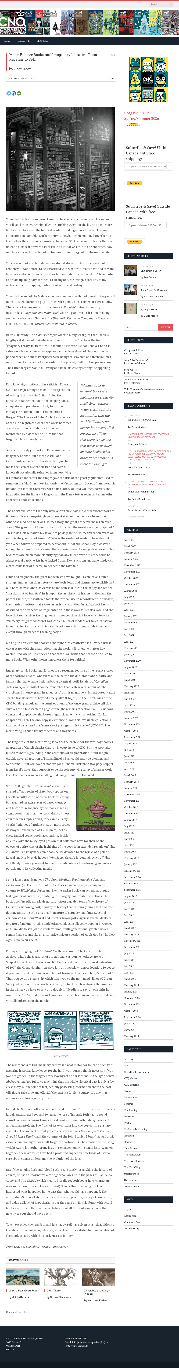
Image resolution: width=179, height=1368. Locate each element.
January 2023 (131, 558)
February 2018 (131, 781)
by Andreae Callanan (152, 296)
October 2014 (131, 1010)
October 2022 (131, 578)
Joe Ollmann (65, 764)
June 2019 (129, 692)
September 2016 (132, 889)
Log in (127, 1209)
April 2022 (129, 609)
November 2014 (132, 1004)
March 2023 (130, 546)
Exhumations (130, 1097)
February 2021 (131, 648)
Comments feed (132, 1222)
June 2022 (129, 603)
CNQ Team (14, 78)
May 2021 (129, 635)
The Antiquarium (132, 1154)
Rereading (129, 1135)
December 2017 (132, 794)
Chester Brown (61, 918)
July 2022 (129, 597)
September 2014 (132, 1017)
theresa (132, 415)
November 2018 (132, 724)
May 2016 (129, 915)
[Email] (19, 93)
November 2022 (132, 571)
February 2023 (131, 552)
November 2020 (132, 660)
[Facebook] (14, 93)
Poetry (127, 1122)
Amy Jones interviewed (140, 467)
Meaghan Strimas (138, 444)
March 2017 (130, 851)
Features (128, 1103)
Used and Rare (131, 1180)
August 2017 (130, 819)
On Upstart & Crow (151, 270)
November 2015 (132, 947)
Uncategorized (131, 1173)
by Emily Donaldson (139, 499)
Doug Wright (35, 918)
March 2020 (130, 679)
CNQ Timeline (131, 1084)
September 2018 (132, 737)
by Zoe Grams (148, 277)
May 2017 (129, 838)
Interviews (129, 1116)
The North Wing (132, 1167)
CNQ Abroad (130, 1078)
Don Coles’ (142, 419)
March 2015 (130, 978)
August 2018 (130, 743)
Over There (53, 1290)
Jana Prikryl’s (154, 289)
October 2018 (131, 730)
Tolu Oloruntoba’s (144, 389)
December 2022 (132, 565)
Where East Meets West (23, 1290)
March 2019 (130, 711)
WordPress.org (131, 1228)
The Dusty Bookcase (134, 1161)
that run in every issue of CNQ (65, 747)
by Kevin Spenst (132, 392)
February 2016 (131, 934)
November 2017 (132, 800)
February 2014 (131, 1036)
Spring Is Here (149, 309)
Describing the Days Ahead (97, 1292)
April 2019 (129, 705)
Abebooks (12, 1081)
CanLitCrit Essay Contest (136, 1072)
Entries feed (130, 1215)
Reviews (128, 1141)
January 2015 (131, 991)
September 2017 (132, 813)
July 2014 (129, 1023)
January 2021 (131, 654)
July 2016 (129, 902)
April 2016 (129, 921)
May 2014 (129, 1029)
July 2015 (129, 953)
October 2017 (131, 807)
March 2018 (130, 775)
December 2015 (132, 940)
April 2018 (129, 769)
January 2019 (131, 718)
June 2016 (129, 909)
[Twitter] (8, 93)
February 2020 (131, 686)
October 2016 (131, 883)
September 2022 (132, 584)
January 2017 (131, 864)
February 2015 (131, 985)
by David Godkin (137, 427)
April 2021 (129, 641)
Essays (111, 78)
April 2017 (129, 845)
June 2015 (129, 959)
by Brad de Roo (136, 474)
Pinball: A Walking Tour (141, 491)
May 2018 (129, 762)
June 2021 (129, 629)
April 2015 (129, 972)
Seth (32, 676)
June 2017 (129, 832)
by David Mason (149, 315)
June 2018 (129, 756)
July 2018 (129, 749)
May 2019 (129, 698)
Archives (128, 1059)
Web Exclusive (131, 1186)
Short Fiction (130, 1148)
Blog (126, 1065)
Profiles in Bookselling (135, 1129)
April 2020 (129, 673)
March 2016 (130, 928)
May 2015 (129, 966)
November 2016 (132, 877)
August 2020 (130, 667)
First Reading (130, 1110)
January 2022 (131, 616)
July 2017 (129, 826)
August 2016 (130, 896)
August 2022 (130, 590)
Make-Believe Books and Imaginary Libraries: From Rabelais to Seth (53, 57)
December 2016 (132, 870)
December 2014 (132, 998)
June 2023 (129, 539)
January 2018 (131, 788)
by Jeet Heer (20, 69)
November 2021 (132, 622)
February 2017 (131, 858)
